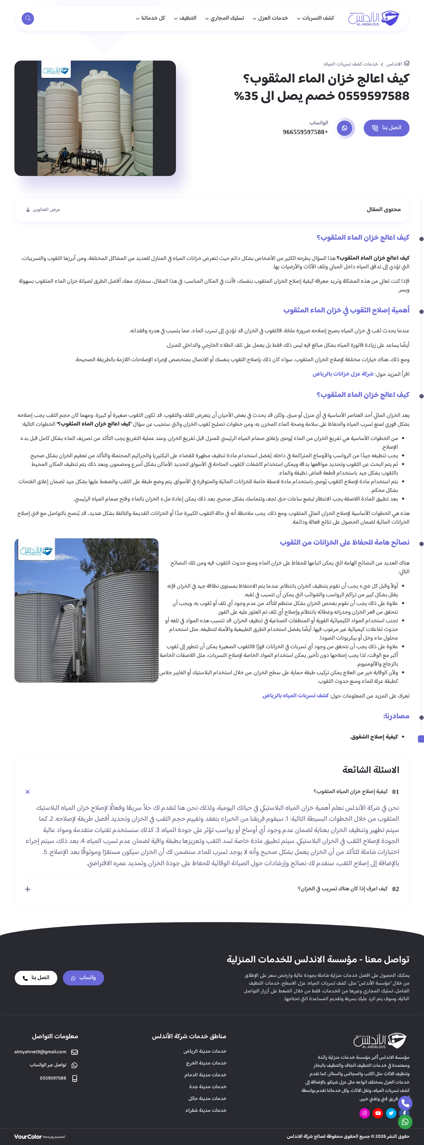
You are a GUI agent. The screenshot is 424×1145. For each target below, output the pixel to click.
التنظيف (187, 18)
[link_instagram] (364, 1113)
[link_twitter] (391, 1113)
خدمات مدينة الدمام (205, 1075)
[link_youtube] (378, 1113)
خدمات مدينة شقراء (205, 1110)
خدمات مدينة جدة (207, 1087)
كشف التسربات (318, 18)
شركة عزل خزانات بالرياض (343, 374)
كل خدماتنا (153, 18)
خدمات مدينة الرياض (204, 1051)
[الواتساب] (405, 1122)
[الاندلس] (375, 18)
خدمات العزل (273, 18)
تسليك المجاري (227, 18)
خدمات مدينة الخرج (206, 1063)
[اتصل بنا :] (405, 1103)
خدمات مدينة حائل (207, 1099)
